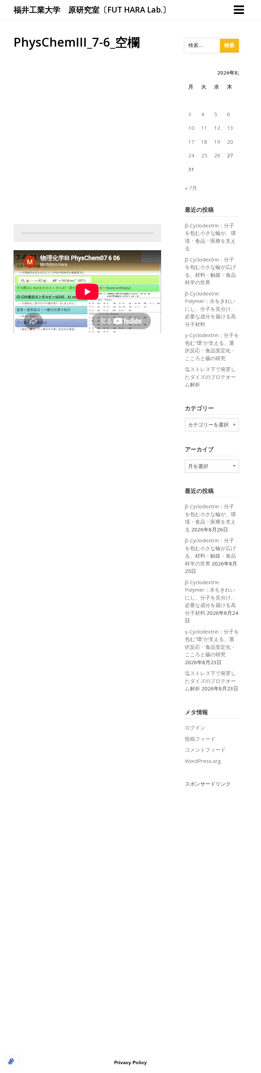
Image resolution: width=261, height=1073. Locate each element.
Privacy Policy (130, 1062)
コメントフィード (205, 749)
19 (217, 141)
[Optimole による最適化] (12, 1061)
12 (217, 127)
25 (204, 155)
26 (217, 155)
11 (204, 127)
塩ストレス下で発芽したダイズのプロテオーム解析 (210, 377)
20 (230, 141)
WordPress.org (203, 760)
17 (191, 141)
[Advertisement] (212, 890)
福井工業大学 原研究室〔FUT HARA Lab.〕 (92, 9)
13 (230, 127)
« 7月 (191, 188)
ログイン (195, 727)
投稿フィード (200, 738)
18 (204, 141)
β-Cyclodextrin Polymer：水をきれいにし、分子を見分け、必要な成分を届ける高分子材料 (210, 308)
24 (191, 155)
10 (191, 127)
